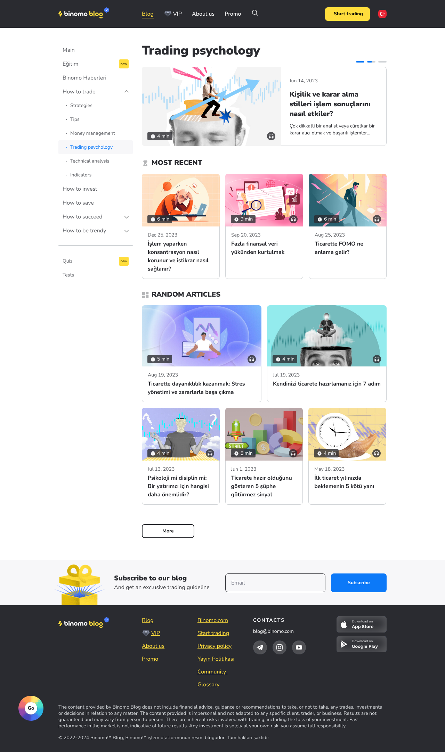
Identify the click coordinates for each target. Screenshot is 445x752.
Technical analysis (90, 161)
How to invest (80, 189)
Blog (148, 14)
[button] (360, 62)
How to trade (79, 92)
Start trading (348, 13)
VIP (177, 14)
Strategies (81, 105)
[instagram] (279, 647)
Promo (233, 14)
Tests (68, 275)
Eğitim (70, 64)
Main (69, 50)
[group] (264, 106)
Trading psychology (91, 147)
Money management (92, 133)
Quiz (67, 261)
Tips (75, 119)
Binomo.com (212, 620)
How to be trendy (84, 230)
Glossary (208, 684)
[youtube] (299, 647)
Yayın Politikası (215, 659)
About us (203, 14)
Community (212, 672)
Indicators (80, 175)
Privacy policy (214, 646)
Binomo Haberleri (84, 78)
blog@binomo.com (273, 631)
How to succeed (83, 217)
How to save (78, 203)
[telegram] (260, 647)
